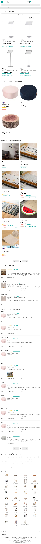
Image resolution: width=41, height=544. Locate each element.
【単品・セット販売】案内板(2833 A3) (26, 41)
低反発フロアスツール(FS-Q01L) (7, 132)
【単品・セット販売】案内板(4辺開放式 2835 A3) (28, 70)
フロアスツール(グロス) (6, 104)
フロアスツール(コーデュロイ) (25, 103)
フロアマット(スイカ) (23, 220)
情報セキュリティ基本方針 (17, 537)
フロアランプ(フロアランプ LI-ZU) (8, 163)
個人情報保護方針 (24, 537)
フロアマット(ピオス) (5, 221)
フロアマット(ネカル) (5, 191)
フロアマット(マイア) (23, 192)
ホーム (2, 7)
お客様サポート (4, 534)
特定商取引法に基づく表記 (9, 537)
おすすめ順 (37, 17)
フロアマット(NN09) (5, 251)
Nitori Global (23, 538)
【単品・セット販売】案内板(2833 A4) (8, 41)
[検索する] (2, 5)
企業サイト (17, 538)
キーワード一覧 (6, 7)
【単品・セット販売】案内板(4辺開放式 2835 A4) (10, 70)
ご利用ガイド (3, 531)
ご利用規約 (29, 537)
